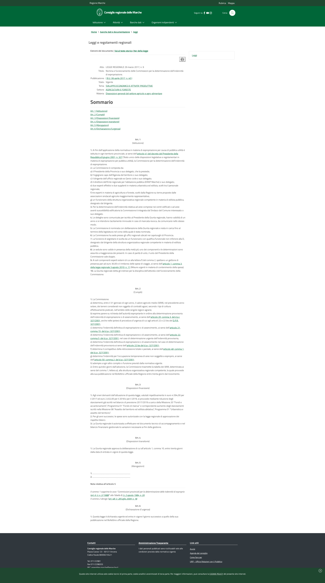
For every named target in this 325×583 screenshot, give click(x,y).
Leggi (194, 55)
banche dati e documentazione (115, 32)
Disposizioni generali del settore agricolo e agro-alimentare (134, 93)
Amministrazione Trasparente (153, 543)
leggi (135, 32)
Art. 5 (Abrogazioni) (99, 125)
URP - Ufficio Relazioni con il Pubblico (206, 561)
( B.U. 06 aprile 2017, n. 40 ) (119, 78)
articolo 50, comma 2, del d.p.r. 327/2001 (114, 359)
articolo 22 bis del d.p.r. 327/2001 (143, 345)
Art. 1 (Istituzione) (98, 111)
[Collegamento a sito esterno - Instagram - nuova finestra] (210, 12)
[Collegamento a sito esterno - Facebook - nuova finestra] (204, 12)
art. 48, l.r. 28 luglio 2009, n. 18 (123, 498)
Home (94, 32)
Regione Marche (97, 3)
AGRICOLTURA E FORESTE (118, 89)
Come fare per (196, 557)
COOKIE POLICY (216, 573)
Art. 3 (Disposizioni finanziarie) (104, 118)
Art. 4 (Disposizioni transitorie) (104, 121)
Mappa (231, 3)
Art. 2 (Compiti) (97, 114)
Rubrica (222, 3)
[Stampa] (182, 59)
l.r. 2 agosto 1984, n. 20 (133, 495)
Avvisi (192, 549)
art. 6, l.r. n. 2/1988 (99, 495)
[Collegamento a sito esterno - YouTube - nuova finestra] (207, 12)
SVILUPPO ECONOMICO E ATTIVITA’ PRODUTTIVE (129, 86)
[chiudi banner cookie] (320, 571)
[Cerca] (232, 13)
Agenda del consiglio (198, 553)
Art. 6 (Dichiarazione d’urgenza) (105, 128)
